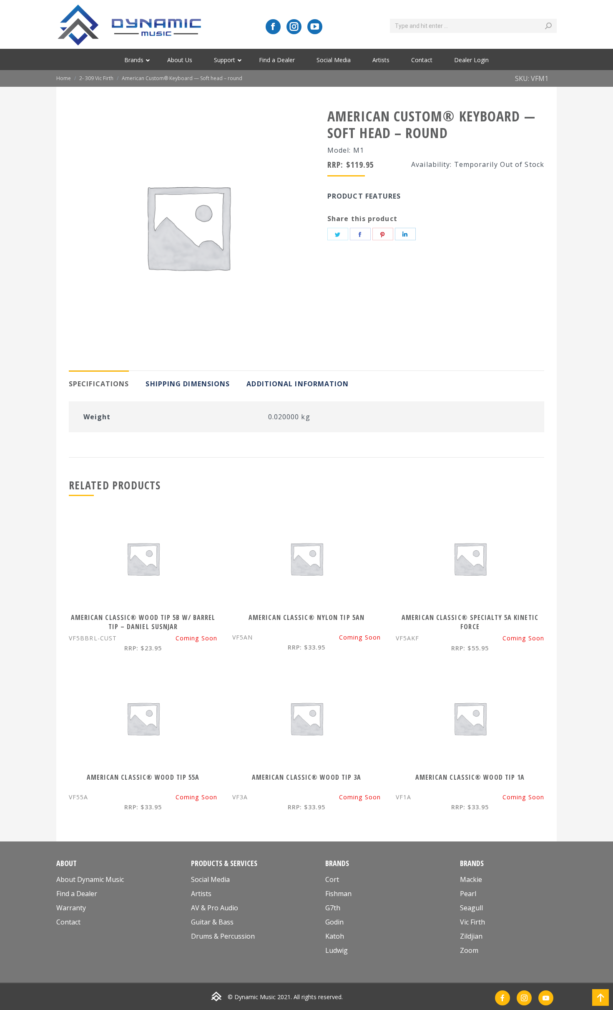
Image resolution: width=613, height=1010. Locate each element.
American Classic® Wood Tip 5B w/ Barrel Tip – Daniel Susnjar (143, 622)
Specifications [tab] (99, 383)
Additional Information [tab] (297, 383)
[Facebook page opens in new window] (273, 26)
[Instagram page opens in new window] (293, 26)
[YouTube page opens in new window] (314, 26)
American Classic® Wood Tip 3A (307, 777)
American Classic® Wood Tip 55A (143, 777)
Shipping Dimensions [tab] (188, 383)
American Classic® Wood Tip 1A (470, 777)
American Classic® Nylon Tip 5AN (306, 617)
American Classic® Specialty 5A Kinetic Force (470, 622)
